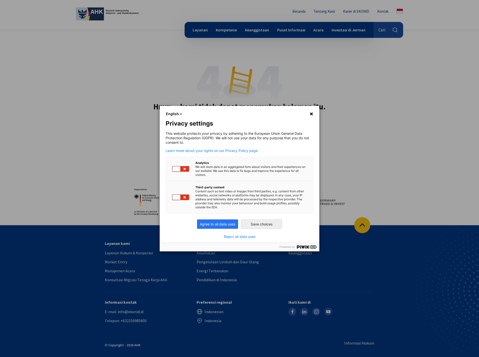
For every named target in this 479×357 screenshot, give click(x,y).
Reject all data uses (239, 237)
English (172, 114)
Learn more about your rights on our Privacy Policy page (212, 151)
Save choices (261, 224)
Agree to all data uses (217, 224)
